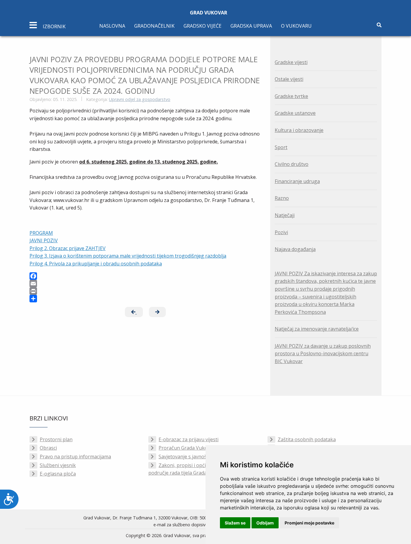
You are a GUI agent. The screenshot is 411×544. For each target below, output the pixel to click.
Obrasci (48, 448)
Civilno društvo (291, 164)
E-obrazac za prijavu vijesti (188, 439)
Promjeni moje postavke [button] (309, 522)
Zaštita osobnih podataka (307, 439)
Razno (282, 198)
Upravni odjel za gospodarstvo (139, 99)
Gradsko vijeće (202, 26)
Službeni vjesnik (58, 465)
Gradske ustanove (295, 113)
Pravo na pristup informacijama (75, 456)
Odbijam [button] (265, 522)
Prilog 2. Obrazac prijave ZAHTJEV (67, 248)
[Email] (145, 283)
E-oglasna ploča (58, 473)
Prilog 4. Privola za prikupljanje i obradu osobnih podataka (95, 263)
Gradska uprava (251, 26)
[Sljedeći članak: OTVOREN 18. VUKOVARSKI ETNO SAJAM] (157, 312)
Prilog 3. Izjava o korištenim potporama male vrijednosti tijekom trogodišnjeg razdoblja (127, 255)
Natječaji (285, 215)
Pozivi (281, 232)
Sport (281, 147)
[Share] (145, 298)
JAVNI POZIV (43, 240)
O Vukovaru (296, 26)
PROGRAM (41, 233)
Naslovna (112, 26)
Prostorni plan (56, 439)
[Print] (145, 291)
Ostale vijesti (289, 79)
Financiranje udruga (297, 181)
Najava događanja (295, 249)
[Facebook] (145, 276)
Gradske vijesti (291, 62)
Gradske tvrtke (291, 96)
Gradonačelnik (154, 26)
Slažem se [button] (235, 522)
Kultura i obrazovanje (299, 130)
